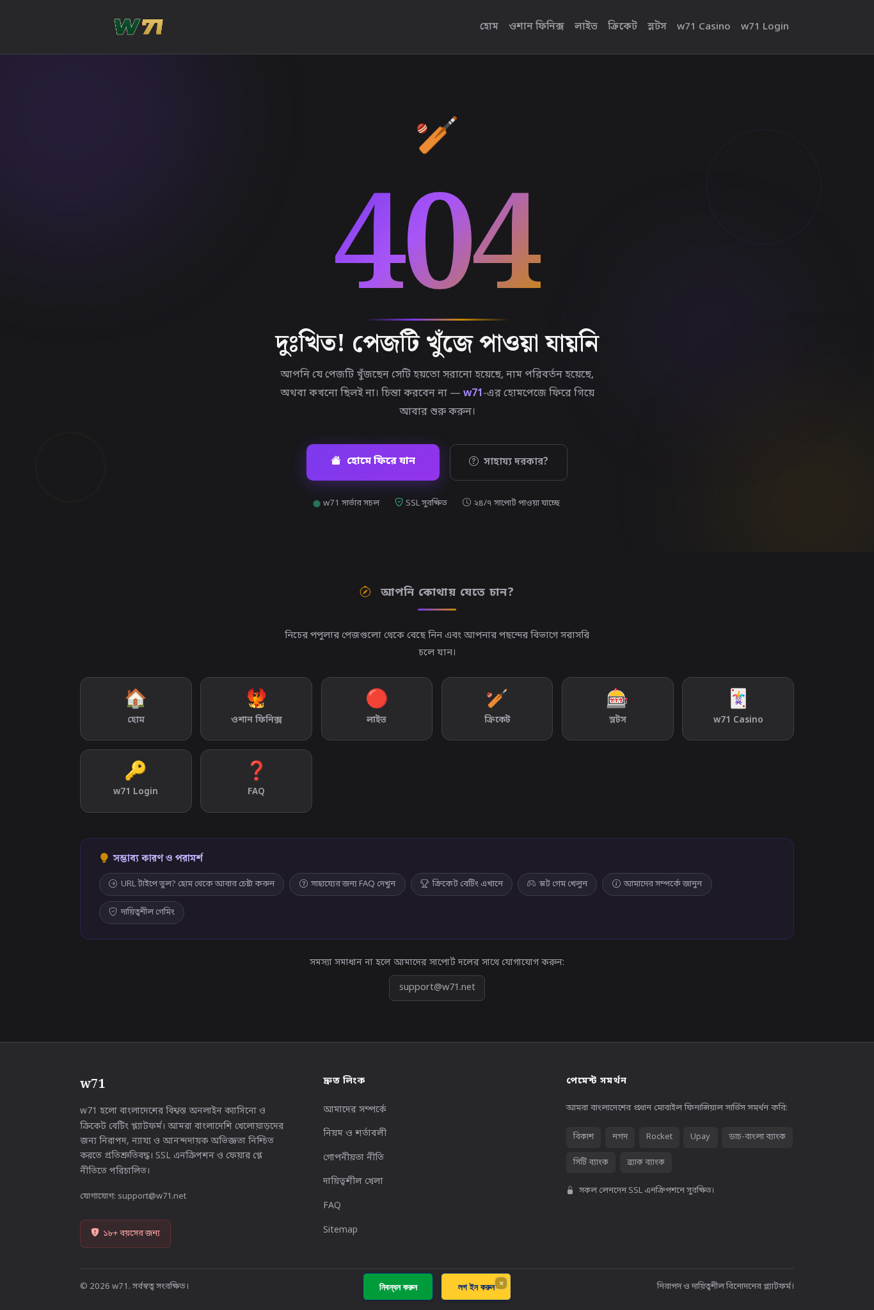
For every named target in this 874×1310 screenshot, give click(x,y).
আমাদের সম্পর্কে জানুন (663, 884)
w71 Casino (704, 26)
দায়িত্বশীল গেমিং (148, 912)
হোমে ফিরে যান (381, 461)
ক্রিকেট (622, 26)
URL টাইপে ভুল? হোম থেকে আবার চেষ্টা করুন (197, 884)
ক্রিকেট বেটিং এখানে (468, 884)
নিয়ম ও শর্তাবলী (354, 1134)
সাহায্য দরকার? (516, 462)
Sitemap (340, 1230)
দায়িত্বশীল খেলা (353, 1182)
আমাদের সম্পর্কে (354, 1110)
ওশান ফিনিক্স (536, 26)
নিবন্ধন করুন (398, 1287)
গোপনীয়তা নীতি (353, 1158)
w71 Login (765, 26)
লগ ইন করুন (476, 1287)
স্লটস (657, 26)
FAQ (332, 1206)
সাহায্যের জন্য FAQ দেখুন (353, 884)
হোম (489, 26)
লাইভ (586, 26)
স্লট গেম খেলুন (563, 884)
